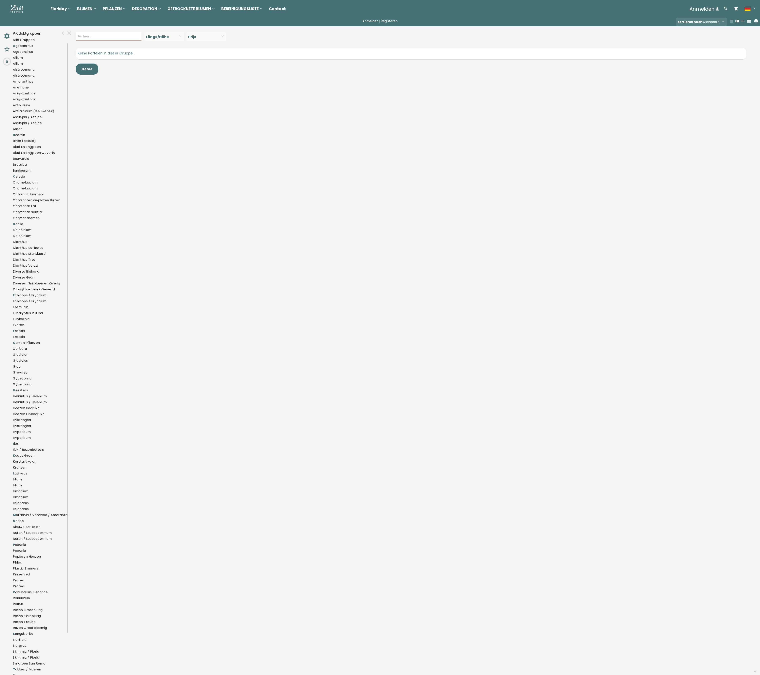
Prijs (192, 36)
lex (16, 443)
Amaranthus (23, 81)
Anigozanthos (24, 93)
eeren (19, 135)
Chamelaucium (25, 182)
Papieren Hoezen (27, 556)
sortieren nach (690, 22)
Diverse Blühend (26, 271)
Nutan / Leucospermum (32, 532)
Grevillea (20, 372)
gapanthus (23, 46)
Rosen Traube (24, 622)
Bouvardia (21, 158)
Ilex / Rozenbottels (28, 449)
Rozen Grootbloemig (30, 628)
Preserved (21, 574)
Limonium (20, 491)
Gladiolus (20, 360)
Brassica (20, 164)
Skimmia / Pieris (26, 651)
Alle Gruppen (24, 40)
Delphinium (22, 230)
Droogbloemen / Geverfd (34, 289)
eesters (20, 390)
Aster (17, 129)
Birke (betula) (24, 141)
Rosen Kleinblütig (27, 616)
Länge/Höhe (157, 36)
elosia (19, 176)
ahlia (18, 224)
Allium (18, 57)
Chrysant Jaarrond (28, 194)
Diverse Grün (23, 277)
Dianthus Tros (24, 259)
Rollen (18, 604)
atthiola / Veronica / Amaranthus (42, 515)
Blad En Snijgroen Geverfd (34, 152)
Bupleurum (22, 170)
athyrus (20, 473)
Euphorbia (21, 319)
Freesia (19, 337)
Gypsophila (22, 378)
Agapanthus (23, 51)
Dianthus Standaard (29, 253)
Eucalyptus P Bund (28, 313)
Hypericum (22, 432)
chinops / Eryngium (30, 295)
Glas (16, 366)
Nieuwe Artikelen (26, 527)
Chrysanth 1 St (24, 206)
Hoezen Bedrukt (26, 408)
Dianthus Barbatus (28, 247)
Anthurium (21, 105)
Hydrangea (22, 420)
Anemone (21, 87)
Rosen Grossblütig (28, 610)
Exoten (18, 325)
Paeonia (19, 550)
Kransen (20, 467)
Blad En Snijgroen (27, 147)
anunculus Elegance (30, 592)
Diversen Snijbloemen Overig (36, 283)
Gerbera (20, 348)
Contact (277, 8)
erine (18, 521)
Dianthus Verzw (25, 265)
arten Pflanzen (26, 342)
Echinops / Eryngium (30, 301)
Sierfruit (19, 639)
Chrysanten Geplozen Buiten (36, 200)
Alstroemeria (23, 69)
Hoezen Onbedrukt (28, 414)
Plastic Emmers (25, 568)
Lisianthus (21, 503)
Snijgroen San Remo (29, 663)
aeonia (19, 544)
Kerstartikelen (24, 461)
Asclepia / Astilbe (27, 117)
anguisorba (23, 633)
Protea (18, 580)
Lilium (17, 479)
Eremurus (20, 307)
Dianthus (20, 242)
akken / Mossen (27, 669)
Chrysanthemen (26, 218)
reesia (19, 331)
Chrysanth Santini (27, 212)
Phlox (17, 562)
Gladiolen (20, 354)
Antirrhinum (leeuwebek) (33, 111)
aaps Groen (24, 455)
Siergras (19, 645)
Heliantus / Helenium (30, 396)
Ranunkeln (21, 598)
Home (87, 69)
